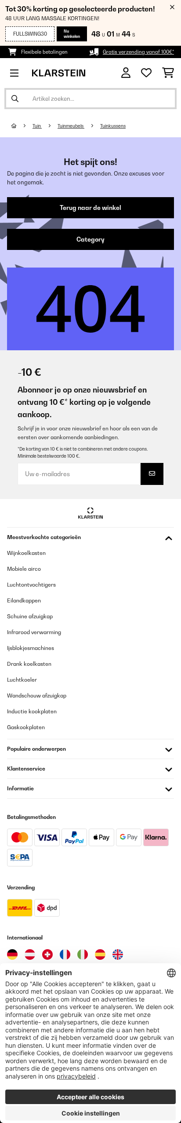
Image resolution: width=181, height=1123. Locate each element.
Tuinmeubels (71, 125)
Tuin (37, 125)
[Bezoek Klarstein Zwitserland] (47, 954)
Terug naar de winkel (90, 207)
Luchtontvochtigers (31, 584)
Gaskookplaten (26, 727)
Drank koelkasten (29, 664)
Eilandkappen (24, 600)
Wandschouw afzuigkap (36, 695)
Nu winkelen (72, 34)
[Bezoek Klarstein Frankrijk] (65, 954)
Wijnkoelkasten (26, 553)
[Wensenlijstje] (146, 73)
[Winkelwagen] (168, 73)
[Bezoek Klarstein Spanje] (100, 954)
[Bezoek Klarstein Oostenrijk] (30, 954)
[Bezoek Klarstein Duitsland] (12, 954)
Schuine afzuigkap (30, 616)
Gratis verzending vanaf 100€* (138, 52)
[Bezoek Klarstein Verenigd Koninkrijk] (117, 954)
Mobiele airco (24, 568)
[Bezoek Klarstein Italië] (82, 954)
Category (90, 239)
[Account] (125, 72)
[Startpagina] (22, 125)
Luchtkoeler (22, 679)
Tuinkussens (113, 125)
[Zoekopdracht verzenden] (14, 98)
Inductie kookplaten (32, 711)
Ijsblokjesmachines (30, 648)
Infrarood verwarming (34, 632)
